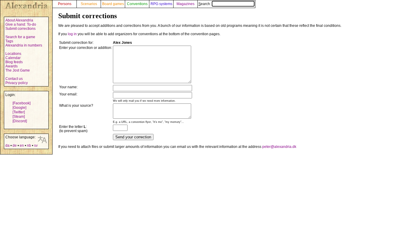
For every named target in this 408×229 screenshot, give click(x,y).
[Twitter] (19, 112)
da (7, 145)
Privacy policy (16, 83)
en (22, 145)
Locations (13, 54)
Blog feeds (14, 62)
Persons (64, 4)
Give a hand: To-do (20, 24)
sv (36, 145)
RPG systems (161, 4)
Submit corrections (20, 29)
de (15, 145)
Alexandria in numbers (23, 45)
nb (29, 145)
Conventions (137, 4)
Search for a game (20, 37)
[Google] (19, 108)
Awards (11, 66)
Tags (9, 41)
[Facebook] (21, 103)
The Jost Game (17, 70)
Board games (113, 4)
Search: (205, 4)
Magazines (185, 4)
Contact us (14, 79)
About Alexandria (19, 20)
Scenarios (89, 4)
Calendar (13, 58)
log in (72, 34)
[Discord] (20, 121)
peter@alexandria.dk (279, 147)
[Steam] (19, 116)
